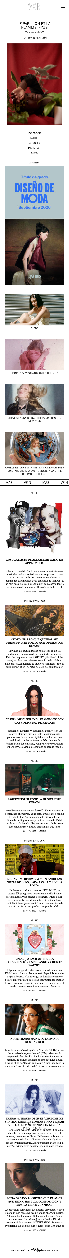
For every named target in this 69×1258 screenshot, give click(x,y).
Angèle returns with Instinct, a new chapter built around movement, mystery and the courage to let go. (34, 471)
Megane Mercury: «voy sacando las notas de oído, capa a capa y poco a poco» (34, 882)
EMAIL (34, 153)
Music (34, 493)
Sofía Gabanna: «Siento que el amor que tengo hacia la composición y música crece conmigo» (34, 1201)
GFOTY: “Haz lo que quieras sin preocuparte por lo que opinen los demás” (34, 643)
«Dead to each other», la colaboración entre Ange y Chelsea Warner (34, 962)
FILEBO (34, 328)
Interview (30, 601)
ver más (42, 592)
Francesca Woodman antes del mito (34, 373)
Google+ (6, 1256)
